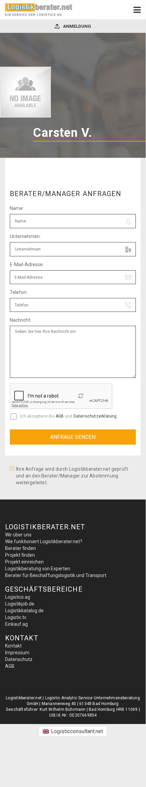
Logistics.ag (17, 597)
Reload (81, 398)
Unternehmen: (25, 236)
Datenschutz (19, 659)
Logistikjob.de (19, 604)
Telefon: (18, 292)
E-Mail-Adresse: (27, 264)
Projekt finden (20, 555)
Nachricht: (20, 320)
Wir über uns (18, 534)
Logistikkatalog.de (24, 610)
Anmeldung (76, 26)
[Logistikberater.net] (39, 9)
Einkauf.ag (16, 624)
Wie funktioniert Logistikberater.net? (43, 541)
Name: (17, 208)
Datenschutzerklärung (95, 416)
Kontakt (13, 645)
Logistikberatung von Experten (37, 568)
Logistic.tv (15, 617)
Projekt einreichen (24, 562)
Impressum (17, 652)
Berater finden (20, 548)
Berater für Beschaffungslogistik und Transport (55, 575)
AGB (60, 416)
